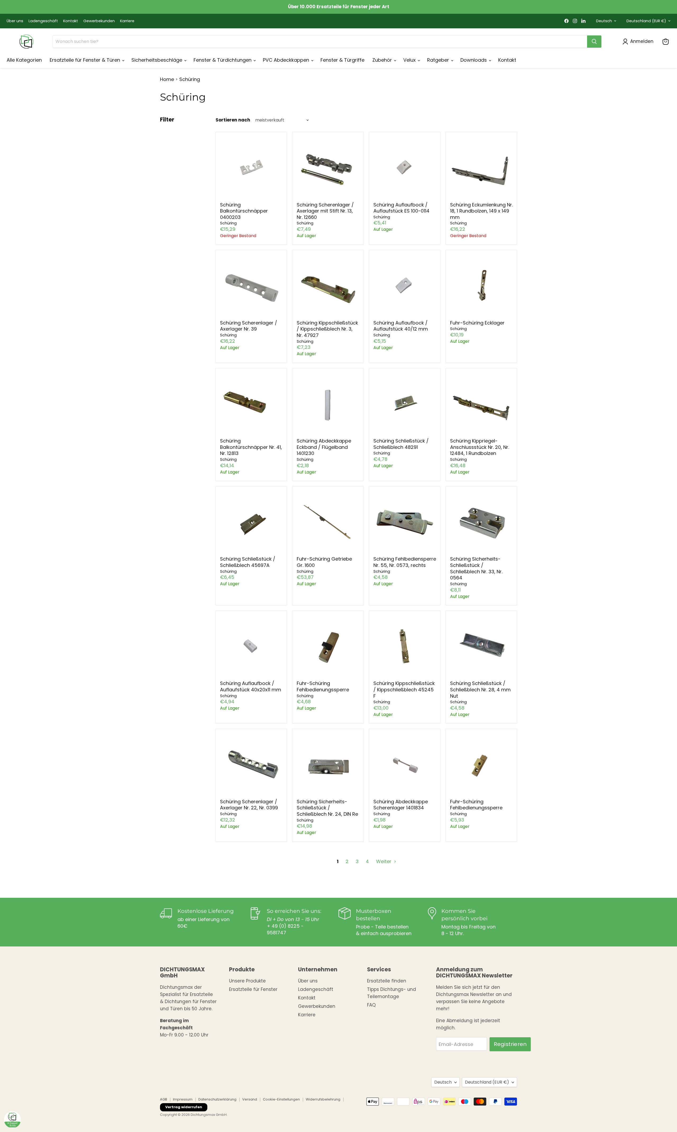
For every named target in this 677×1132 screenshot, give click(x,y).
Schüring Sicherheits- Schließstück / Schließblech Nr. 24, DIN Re (327, 807)
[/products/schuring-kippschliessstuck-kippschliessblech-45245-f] (404, 646)
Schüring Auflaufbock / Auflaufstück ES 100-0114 (401, 207)
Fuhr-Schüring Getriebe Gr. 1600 (324, 562)
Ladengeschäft (43, 21)
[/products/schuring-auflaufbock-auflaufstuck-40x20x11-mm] (251, 646)
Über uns (15, 21)
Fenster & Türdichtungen (223, 60)
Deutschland (646, 21)
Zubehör (382, 60)
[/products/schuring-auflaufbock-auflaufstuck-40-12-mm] (404, 285)
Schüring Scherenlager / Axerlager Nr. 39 (248, 325)
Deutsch (604, 21)
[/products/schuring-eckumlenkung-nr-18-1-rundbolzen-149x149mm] (481, 167)
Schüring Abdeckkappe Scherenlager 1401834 (400, 804)
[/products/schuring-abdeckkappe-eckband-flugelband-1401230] (328, 403)
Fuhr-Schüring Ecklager (477, 322)
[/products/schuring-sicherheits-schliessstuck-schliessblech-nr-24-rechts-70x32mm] (328, 764)
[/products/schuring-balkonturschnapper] (251, 167)
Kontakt (70, 21)
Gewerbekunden (99, 21)
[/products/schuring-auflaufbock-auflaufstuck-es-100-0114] (404, 167)
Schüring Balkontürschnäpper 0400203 (244, 210)
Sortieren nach (233, 120)
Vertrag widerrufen (183, 1107)
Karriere (127, 21)
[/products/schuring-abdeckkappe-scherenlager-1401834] (404, 764)
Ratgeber (438, 60)
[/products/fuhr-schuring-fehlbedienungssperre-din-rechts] (481, 764)
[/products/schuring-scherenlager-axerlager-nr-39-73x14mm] (251, 285)
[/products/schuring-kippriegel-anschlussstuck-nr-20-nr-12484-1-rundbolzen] (481, 403)
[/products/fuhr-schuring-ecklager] (481, 285)
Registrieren (510, 1044)
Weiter (384, 861)
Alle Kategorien (24, 60)
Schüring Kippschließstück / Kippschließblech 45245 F (404, 689)
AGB (163, 1099)
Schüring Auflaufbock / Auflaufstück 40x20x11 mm (250, 686)
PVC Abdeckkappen (286, 60)
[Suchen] (594, 41)
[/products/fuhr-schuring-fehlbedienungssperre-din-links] (328, 646)
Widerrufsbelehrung (323, 1099)
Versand (249, 1099)
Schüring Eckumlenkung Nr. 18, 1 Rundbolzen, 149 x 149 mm (481, 210)
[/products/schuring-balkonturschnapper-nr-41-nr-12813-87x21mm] (251, 403)
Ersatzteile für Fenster (253, 989)
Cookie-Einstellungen (281, 1099)
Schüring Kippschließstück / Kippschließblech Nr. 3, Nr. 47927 (327, 329)
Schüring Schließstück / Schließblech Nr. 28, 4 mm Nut (480, 689)
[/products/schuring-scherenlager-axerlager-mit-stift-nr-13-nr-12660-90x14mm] (328, 167)
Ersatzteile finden (386, 981)
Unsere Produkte (247, 981)
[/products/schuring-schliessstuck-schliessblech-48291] (404, 403)
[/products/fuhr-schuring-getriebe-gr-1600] (328, 521)
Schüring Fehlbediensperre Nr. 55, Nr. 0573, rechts (404, 562)
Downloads (474, 60)
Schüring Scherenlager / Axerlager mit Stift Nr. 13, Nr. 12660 (325, 210)
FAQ (371, 1005)
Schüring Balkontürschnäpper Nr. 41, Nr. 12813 (251, 447)
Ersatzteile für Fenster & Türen (85, 60)
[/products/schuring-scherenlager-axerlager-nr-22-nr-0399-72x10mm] (251, 764)
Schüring (228, 223)
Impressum (183, 1099)
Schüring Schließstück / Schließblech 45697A (247, 562)
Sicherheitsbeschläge (157, 60)
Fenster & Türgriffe (342, 60)
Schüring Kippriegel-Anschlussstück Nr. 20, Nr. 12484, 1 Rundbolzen (479, 447)
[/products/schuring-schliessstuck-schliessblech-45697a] (251, 521)
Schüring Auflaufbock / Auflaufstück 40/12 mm (400, 325)
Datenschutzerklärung (217, 1099)
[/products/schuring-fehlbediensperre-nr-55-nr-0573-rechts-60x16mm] (404, 521)
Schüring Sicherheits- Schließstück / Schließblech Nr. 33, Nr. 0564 (476, 568)
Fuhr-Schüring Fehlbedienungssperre (323, 686)
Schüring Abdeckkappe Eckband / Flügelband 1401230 (324, 447)
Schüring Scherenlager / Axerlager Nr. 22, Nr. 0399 (249, 804)
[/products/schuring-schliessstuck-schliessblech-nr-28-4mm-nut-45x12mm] (481, 646)
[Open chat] (12, 1119)
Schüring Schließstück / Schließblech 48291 (401, 444)
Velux (410, 60)
